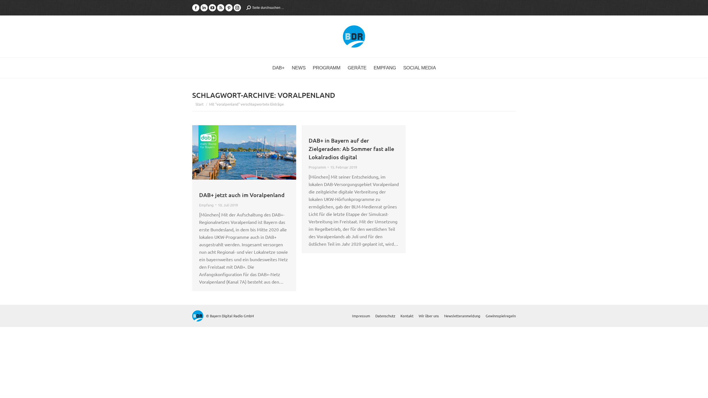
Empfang (206, 205)
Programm (317, 167)
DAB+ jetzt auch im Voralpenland (242, 194)
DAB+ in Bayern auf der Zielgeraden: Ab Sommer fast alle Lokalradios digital (351, 149)
